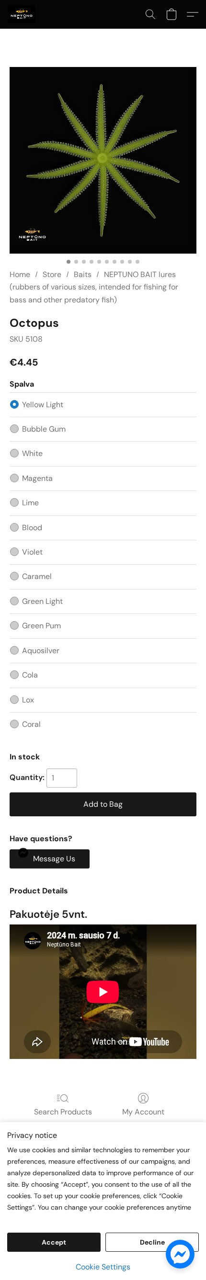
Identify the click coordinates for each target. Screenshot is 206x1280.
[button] (22, 14)
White (32, 453)
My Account (143, 1112)
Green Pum (41, 626)
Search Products (63, 1112)
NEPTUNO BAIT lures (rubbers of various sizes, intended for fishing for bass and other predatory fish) (94, 287)
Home (20, 274)
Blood (32, 528)
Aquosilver (40, 651)
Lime (30, 503)
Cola (30, 675)
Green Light (42, 601)
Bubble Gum (44, 429)
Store (52, 274)
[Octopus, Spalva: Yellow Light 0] (103, 160)
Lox (28, 700)
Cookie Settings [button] (103, 1267)
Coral (31, 724)
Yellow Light (42, 405)
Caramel (37, 576)
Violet (32, 552)
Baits (83, 274)
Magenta (37, 478)
